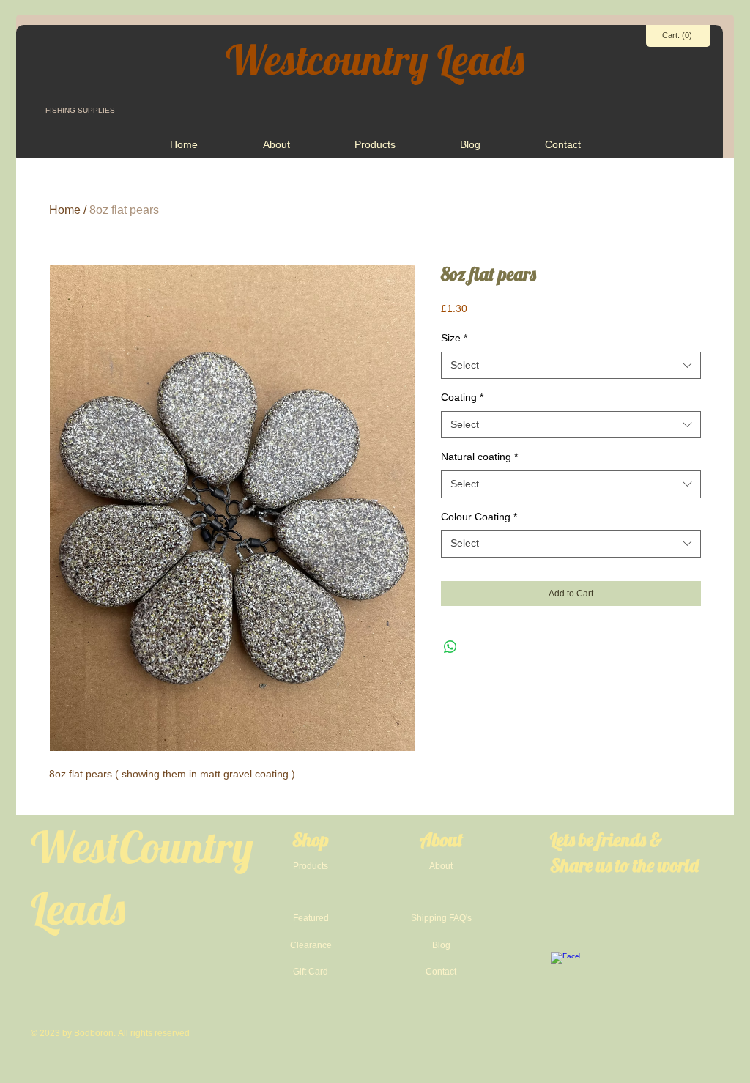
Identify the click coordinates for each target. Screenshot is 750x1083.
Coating (462, 397)
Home (65, 210)
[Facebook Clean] (565, 966)
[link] (678, 35)
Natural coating (479, 456)
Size (454, 338)
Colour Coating (479, 516)
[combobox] (571, 366)
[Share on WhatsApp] (450, 647)
